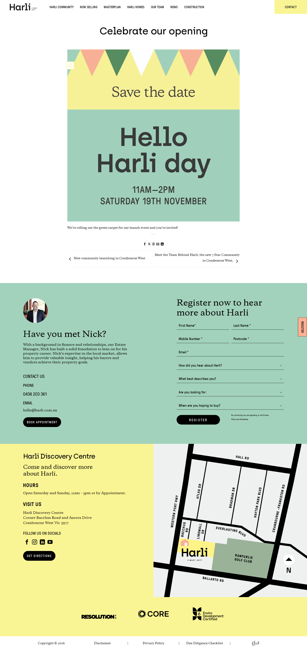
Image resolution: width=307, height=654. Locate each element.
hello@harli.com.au (40, 410)
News (174, 7)
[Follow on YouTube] (50, 542)
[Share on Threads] (153, 244)
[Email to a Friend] (157, 244)
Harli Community (62, 7)
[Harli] (23, 6)
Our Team (157, 7)
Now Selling (88, 7)
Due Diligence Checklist (204, 643)
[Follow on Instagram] (34, 542)
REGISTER (198, 419)
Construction (194, 7)
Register (302, 327)
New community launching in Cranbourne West (109, 258)
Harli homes (136, 7)
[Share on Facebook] (144, 244)
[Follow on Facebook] (26, 542)
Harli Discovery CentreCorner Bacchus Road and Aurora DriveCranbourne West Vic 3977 (57, 518)
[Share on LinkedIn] (162, 244)
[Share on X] (149, 244)
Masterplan (112, 7)
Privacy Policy (153, 643)
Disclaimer (244, 419)
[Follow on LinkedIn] (42, 542)
